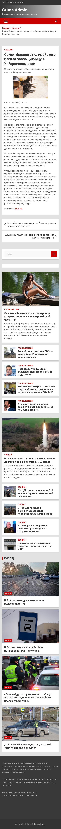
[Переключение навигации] (6, 21)
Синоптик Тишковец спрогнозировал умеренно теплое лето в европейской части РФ (27, 316)
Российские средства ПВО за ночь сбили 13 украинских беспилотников (35, 354)
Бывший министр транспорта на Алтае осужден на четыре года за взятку (31, 224)
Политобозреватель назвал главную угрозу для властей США (34, 546)
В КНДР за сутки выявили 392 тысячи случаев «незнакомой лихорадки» (35, 493)
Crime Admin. (15, 9)
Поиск (54, 254)
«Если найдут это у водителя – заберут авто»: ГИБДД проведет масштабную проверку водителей (28, 697)
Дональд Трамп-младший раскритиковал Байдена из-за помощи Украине (35, 407)
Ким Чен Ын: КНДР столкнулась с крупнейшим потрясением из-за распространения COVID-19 (36, 389)
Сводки (8, 50)
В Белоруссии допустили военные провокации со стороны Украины (33, 528)
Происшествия (11, 310)
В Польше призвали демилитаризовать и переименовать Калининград (35, 510)
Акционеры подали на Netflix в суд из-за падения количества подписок (29, 236)
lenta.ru (18, 208)
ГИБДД (9, 558)
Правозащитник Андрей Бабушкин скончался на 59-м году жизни (35, 371)
